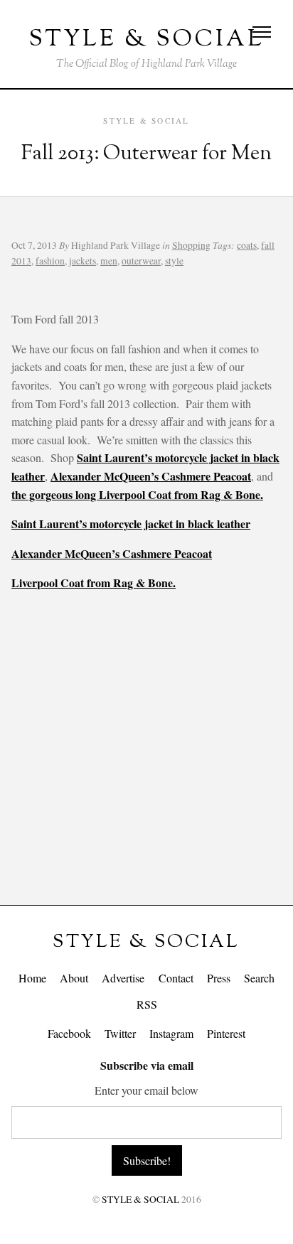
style (174, 260)
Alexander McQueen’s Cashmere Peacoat (150, 476)
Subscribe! (147, 1160)
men (108, 260)
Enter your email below (146, 1090)
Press (218, 977)
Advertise (123, 977)
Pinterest (226, 1033)
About (74, 977)
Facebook (69, 1033)
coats (247, 245)
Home (32, 977)
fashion (50, 260)
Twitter (120, 1033)
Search (259, 977)
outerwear (141, 260)
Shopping (191, 245)
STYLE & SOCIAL (146, 942)
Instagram (171, 1033)
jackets (82, 260)
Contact (176, 977)
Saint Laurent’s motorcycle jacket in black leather (130, 523)
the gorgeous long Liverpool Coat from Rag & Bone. (137, 494)
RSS (147, 1004)
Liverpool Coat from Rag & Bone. (93, 582)
